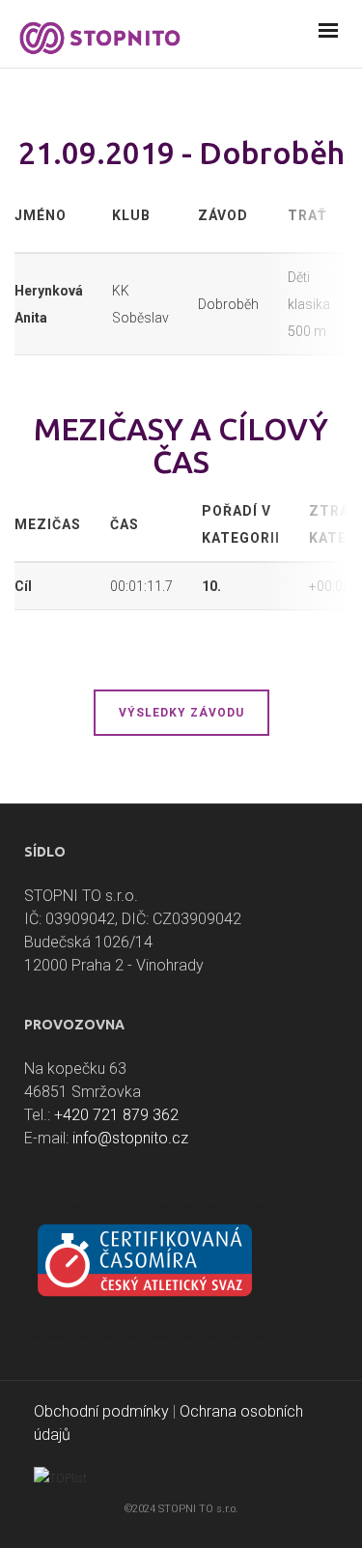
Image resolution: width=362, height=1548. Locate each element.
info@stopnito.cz (130, 1138)
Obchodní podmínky (101, 1411)
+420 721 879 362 (116, 1115)
